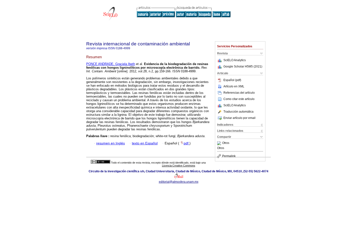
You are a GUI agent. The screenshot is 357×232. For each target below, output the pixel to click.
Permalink (229, 156)
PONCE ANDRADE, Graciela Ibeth (110, 64)
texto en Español (145, 143)
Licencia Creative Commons (178, 165)
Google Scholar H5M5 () (242, 66)
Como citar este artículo (239, 99)
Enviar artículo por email (239, 118)
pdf (186, 143)
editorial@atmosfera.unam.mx (178, 181)
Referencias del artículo (239, 92)
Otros (225, 143)
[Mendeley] (219, 143)
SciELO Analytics (234, 60)
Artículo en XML (233, 86)
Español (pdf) (232, 80)
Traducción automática (238, 111)
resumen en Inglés (110, 143)
